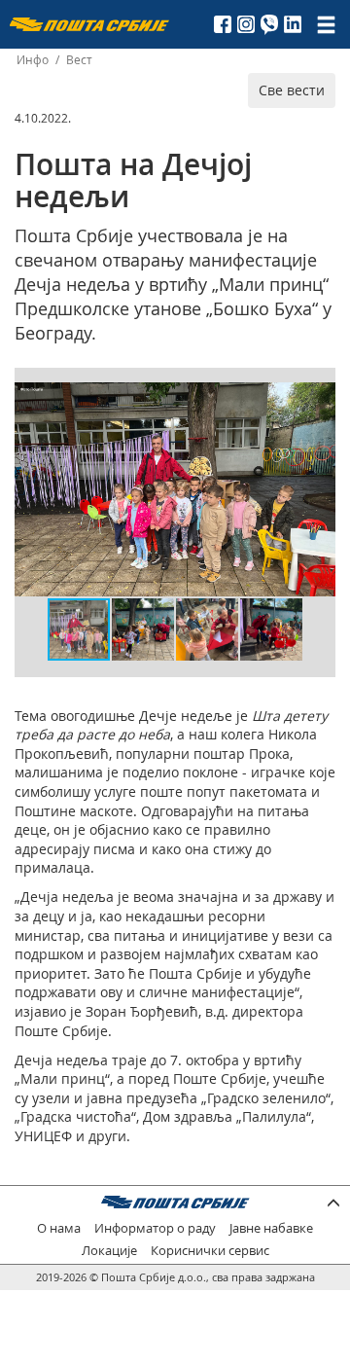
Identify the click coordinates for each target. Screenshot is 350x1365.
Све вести (292, 90)
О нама (59, 1228)
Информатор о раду (155, 1228)
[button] (317, 399)
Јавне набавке (271, 1228)
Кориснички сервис (210, 1250)
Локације (109, 1250)
